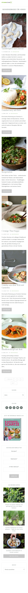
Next (14, 383)
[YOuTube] (17, 407)
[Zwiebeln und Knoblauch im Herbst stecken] (14, 541)
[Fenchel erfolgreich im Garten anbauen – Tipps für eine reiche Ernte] (14, 518)
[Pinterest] (10, 407)
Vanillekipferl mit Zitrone (13, 49)
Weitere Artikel (14, 556)
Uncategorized (14, 113)
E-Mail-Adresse (14, 467)
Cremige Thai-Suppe (10, 231)
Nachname (14, 459)
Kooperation (7, 172)
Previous (9, 379)
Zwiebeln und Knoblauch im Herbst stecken (14, 551)
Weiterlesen (6, 70)
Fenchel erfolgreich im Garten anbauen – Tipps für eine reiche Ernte (14, 529)
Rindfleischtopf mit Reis (12, 349)
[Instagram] (14, 407)
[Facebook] (6, 407)
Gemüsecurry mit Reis (11, 110)
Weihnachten (16, 51)
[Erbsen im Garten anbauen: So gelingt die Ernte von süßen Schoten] (14, 495)
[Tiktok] (21, 407)
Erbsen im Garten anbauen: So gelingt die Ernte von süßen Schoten (14, 506)
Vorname (14, 451)
